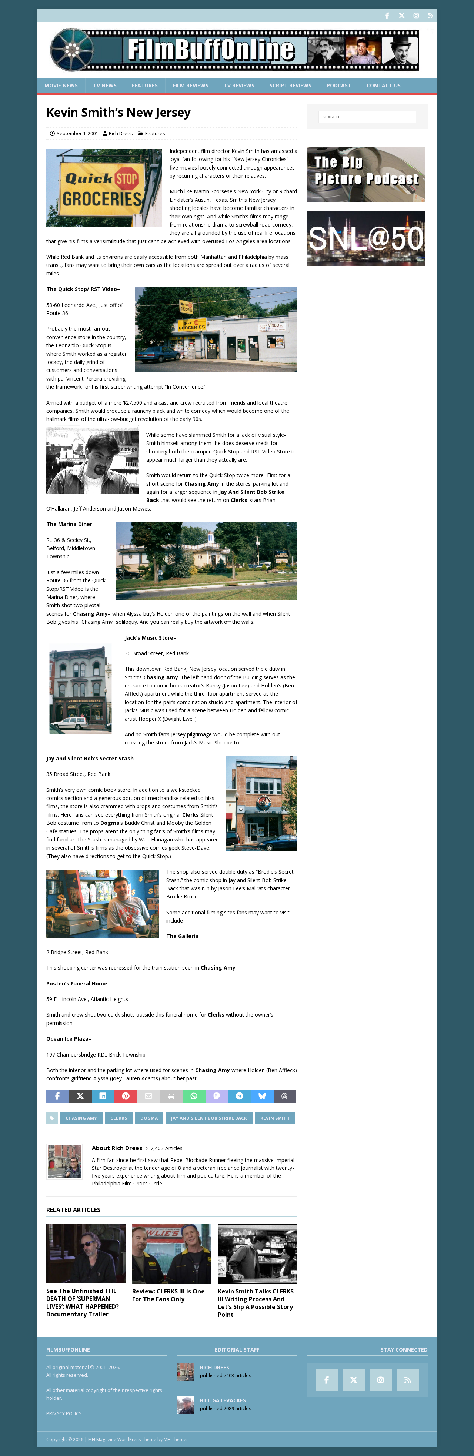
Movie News (61, 85)
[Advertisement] (367, 320)
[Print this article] (171, 1097)
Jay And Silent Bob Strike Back (209, 1118)
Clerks (118, 1118)
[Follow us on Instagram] (416, 15)
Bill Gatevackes (223, 1400)
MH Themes (176, 1439)
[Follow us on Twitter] (401, 15)
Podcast (339, 85)
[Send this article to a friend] (148, 1097)
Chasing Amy (81, 1118)
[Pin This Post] (125, 1097)
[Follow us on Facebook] (387, 15)
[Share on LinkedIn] (103, 1097)
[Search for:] (367, 117)
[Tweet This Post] (80, 1097)
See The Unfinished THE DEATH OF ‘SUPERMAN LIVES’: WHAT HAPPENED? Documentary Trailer (82, 1302)
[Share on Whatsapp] (194, 1097)
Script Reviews (290, 85)
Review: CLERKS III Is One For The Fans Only (168, 1295)
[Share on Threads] (285, 1097)
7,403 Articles (166, 1148)
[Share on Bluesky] (262, 1097)
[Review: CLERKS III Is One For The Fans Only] (172, 1254)
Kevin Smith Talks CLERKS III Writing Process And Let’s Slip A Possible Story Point (256, 1302)
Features (145, 85)
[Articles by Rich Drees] (185, 1377)
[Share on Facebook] (57, 1097)
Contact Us (384, 85)
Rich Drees (121, 133)
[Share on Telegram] (239, 1097)
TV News (105, 85)
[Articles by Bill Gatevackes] (185, 1410)
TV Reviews (239, 85)
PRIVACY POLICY (63, 1413)
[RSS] (430, 15)
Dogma (149, 1118)
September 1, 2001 (77, 133)
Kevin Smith (275, 1118)
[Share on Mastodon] (217, 1097)
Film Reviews (190, 85)
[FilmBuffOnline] (237, 73)
